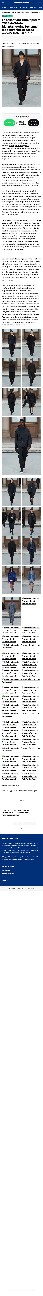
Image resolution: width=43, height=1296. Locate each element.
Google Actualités (21, 123)
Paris (13, 12)
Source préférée (34, 123)
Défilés (9, 12)
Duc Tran (6, 44)
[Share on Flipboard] (13, 38)
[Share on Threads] (19, 1292)
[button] (4, 2)
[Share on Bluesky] (24, 1292)
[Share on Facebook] (6, 38)
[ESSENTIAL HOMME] (21, 2)
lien (11, 791)
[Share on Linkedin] (16, 38)
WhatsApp (10, 123)
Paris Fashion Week (23, 810)
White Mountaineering (23, 813)
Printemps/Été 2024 (16, 146)
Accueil (4, 12)
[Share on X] (10, 38)
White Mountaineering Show (11, 815)
